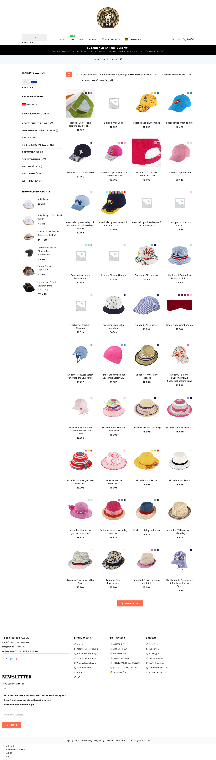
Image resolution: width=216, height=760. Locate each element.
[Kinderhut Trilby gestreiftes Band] (80, 560)
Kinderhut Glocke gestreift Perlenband (80, 482)
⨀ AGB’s (78, 672)
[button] (188, 39)
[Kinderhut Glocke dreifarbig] (146, 407)
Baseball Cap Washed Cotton (180, 174)
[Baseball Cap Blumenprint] (146, 103)
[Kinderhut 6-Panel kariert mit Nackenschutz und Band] (80, 407)
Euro (26, 82)
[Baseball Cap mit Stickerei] (179, 103)
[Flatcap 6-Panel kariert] (146, 305)
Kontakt (93, 39)
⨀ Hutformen (152, 648)
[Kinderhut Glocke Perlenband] (113, 460)
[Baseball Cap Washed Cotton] (179, 152)
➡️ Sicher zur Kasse (111, 39)
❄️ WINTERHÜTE (117, 644)
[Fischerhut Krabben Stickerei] (80, 305)
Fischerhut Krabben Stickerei (80, 327)
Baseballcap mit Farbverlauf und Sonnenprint (146, 224)
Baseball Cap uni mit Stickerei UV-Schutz (146, 174)
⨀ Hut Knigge (152, 653)
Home (62, 39)
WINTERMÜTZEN (30, 180)
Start (96, 59)
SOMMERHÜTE (29, 152)
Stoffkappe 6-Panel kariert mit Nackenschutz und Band (179, 583)
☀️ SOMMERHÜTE (118, 653)
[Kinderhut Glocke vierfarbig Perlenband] (113, 510)
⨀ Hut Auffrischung (155, 663)
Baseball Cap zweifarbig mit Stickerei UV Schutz (113, 224)
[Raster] (69, 74)
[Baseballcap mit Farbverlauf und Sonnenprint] (146, 202)
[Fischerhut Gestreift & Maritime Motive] (179, 255)
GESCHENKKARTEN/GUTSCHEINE (38, 130)
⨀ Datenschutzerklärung (86, 648)
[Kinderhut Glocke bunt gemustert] (113, 407)
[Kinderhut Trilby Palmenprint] (113, 560)
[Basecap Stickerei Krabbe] (113, 255)
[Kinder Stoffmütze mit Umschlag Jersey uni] (113, 354)
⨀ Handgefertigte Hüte (157, 667)
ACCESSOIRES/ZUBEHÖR (34, 123)
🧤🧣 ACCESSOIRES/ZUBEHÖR (124, 667)
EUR (34, 37)
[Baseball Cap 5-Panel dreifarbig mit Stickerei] (80, 103)
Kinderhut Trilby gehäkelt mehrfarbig (179, 532)
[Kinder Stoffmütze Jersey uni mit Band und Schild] (80, 354)
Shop (72, 38)
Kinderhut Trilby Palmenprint (114, 582)
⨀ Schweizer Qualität (156, 672)
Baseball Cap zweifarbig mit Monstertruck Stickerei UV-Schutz (80, 225)
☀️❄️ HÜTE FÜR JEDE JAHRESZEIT (125, 663)
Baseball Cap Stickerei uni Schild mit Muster (114, 174)
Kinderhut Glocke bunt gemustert (113, 429)
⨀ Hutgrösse (152, 644)
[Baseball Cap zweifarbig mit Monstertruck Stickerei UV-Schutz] (80, 202)
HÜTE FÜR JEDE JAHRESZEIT (36, 144)
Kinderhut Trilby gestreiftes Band (80, 582)
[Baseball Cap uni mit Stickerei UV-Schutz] (146, 152)
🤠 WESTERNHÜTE (118, 672)
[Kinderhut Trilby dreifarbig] (146, 510)
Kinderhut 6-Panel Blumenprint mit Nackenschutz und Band (179, 377)
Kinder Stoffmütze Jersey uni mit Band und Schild (80, 376)
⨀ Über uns (79, 644)
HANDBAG (27, 137)
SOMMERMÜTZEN (31, 159)
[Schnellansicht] (80, 113)
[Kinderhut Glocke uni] (146, 460)
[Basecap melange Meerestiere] (80, 255)
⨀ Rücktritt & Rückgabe (85, 658)
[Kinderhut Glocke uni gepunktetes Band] (80, 510)
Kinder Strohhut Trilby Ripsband (147, 376)
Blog (81, 39)
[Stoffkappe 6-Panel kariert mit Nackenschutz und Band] (179, 560)
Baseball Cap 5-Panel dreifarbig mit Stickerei (80, 124)
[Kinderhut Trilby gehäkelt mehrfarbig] (179, 510)
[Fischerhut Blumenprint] (146, 255)
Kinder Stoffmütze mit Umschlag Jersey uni (113, 376)
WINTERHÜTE (28, 173)
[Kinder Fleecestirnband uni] (179, 305)
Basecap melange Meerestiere (80, 277)
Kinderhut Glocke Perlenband (113, 482)
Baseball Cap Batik (113, 122)
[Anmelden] (179, 39)
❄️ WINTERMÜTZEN (118, 648)
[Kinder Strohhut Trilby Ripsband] (146, 354)
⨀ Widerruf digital (82, 667)
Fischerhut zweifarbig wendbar (113, 327)
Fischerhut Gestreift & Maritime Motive (179, 277)
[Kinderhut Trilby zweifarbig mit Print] (146, 560)
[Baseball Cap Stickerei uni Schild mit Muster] (113, 152)
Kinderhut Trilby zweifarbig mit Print (146, 582)
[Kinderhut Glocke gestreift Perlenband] (80, 460)
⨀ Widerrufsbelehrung (85, 663)
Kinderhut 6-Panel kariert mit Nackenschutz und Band (80, 430)
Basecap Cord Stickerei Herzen (179, 224)
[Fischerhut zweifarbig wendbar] (113, 305)
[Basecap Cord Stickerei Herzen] (179, 202)
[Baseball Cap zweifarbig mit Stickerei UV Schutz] (113, 202)
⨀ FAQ (77, 677)
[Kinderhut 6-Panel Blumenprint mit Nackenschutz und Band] (179, 354)
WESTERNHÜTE (29, 166)
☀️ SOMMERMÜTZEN (119, 658)
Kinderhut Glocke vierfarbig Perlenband (113, 532)
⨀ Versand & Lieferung (85, 653)
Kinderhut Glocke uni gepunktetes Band (80, 532)
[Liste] (76, 74)
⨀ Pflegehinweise (154, 658)
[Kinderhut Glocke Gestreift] (179, 407)
